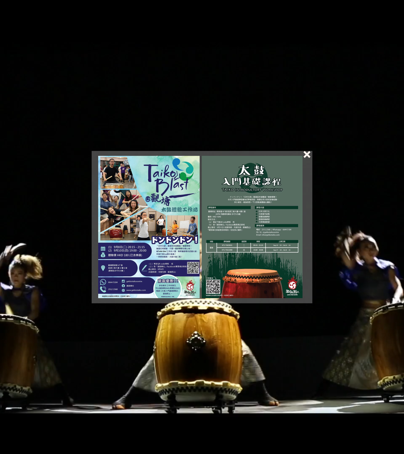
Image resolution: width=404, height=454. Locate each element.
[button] (306, 154)
